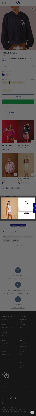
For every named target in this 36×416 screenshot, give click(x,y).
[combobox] (20, 210)
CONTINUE (26, 213)
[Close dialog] (34, 198)
